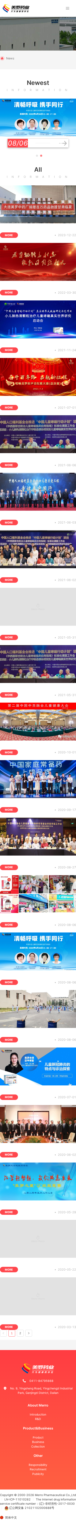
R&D (38, 1419)
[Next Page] (28, 1333)
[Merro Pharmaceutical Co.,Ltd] (16, 8)
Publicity (38, 1474)
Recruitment (38, 1469)
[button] (37, 156)
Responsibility (38, 1465)
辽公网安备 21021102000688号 (31, 1508)
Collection (38, 1446)
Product (38, 1437)
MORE (9, 235)
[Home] (2, 58)
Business (38, 1442)
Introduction (38, 1414)
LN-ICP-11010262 (17, 1499)
